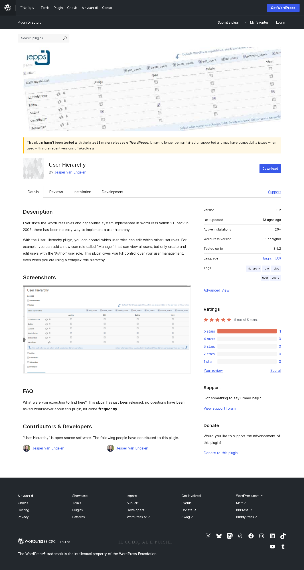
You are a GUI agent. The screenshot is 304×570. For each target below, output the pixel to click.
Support (274, 192)
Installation (82, 192)
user (265, 277)
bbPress (244, 510)
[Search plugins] (65, 38)
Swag (188, 517)
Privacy (23, 517)
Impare (132, 496)
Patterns (78, 517)
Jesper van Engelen (70, 172)
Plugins (77, 510)
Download (270, 168)
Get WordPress (283, 8)
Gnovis (23, 503)
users (275, 277)
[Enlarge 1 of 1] (184, 291)
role (266, 268)
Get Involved (191, 496)
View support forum (220, 408)
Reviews (56, 192)
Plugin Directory (29, 22)
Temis (76, 503)
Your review (213, 370)
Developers (135, 510)
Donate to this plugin (221, 453)
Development (113, 192)
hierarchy (253, 268)
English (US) (272, 258)
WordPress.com (249, 496)
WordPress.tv (138, 517)
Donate (189, 510)
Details (33, 192)
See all (275, 370)
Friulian (65, 542)
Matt (241, 503)
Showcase (80, 496)
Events (187, 503)
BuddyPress (247, 517)
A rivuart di (26, 496)
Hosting (23, 510)
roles (275, 268)
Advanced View (216, 290)
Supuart (132, 503)
